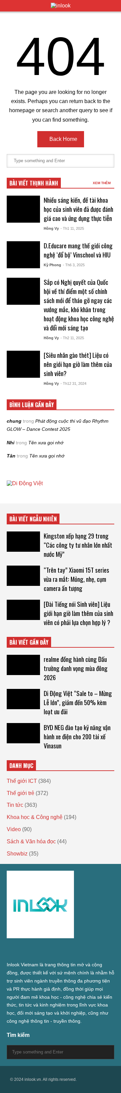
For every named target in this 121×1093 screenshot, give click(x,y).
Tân (11, 455)
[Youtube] (70, 950)
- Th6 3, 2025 (74, 265)
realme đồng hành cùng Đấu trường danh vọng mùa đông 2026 (76, 668)
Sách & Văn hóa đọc (31, 841)
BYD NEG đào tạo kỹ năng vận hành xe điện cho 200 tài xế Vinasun (77, 736)
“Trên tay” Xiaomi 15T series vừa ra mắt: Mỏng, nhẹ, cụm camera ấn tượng (76, 579)
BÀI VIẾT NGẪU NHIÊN (33, 519)
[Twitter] (9, 950)
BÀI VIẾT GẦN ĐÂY (28, 642)
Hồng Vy (51, 228)
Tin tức (15, 805)
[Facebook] (21, 950)
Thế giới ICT (22, 781)
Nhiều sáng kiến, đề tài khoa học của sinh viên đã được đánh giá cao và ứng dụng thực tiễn (78, 209)
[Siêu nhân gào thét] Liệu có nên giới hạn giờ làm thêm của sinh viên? (78, 364)
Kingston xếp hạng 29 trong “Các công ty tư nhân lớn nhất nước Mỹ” (78, 544)
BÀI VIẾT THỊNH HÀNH (33, 183)
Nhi (10, 442)
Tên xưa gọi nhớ (45, 442)
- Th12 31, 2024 (73, 383)
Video (14, 829)
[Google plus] (33, 950)
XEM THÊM (102, 183)
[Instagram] (45, 950)
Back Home (62, 139)
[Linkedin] (82, 950)
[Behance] (58, 950)
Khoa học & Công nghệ (35, 817)
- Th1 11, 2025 (72, 228)
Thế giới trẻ (20, 793)
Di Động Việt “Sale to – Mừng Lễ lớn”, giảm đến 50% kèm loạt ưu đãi (78, 702)
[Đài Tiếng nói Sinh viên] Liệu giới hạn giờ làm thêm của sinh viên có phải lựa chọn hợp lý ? (78, 613)
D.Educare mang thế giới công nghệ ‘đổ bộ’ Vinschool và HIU (78, 250)
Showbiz (17, 853)
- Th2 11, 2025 (72, 338)
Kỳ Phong (52, 265)
